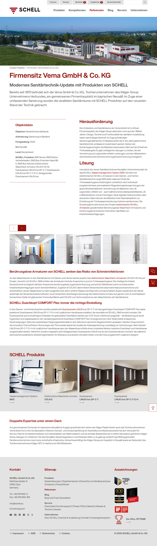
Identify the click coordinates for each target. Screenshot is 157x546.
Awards (57, 510)
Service (122, 10)
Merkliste (80, 2)
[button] (14, 228)
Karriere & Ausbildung (69, 518)
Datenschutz (48, 534)
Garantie (91, 506)
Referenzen (97, 10)
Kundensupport (17, 509)
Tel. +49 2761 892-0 (19, 494)
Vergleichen (96, 2)
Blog (110, 10)
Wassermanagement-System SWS (108, 173)
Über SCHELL (51, 518)
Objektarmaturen (70, 481)
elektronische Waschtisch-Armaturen (109, 278)
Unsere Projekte (17, 68)
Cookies (65, 534)
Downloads (50, 506)
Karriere (53, 2)
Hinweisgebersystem (100, 518)
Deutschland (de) (114, 2)
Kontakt (66, 2)
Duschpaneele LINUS (72, 310)
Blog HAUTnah (52, 498)
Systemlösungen (53, 481)
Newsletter (65, 498)
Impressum (18, 534)
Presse (76, 506)
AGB (32, 534)
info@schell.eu (16, 504)
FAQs (83, 506)
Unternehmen (139, 10)
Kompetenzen (77, 10)
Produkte (59, 10)
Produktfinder (62, 485)
